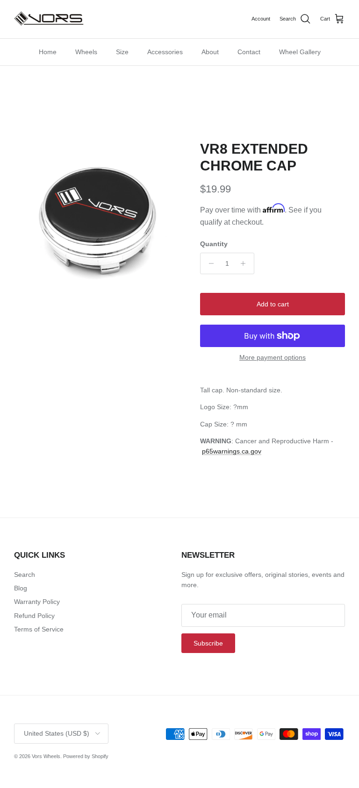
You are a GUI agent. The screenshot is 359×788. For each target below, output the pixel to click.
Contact (248, 52)
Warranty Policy (37, 601)
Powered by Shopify (85, 756)
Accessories (165, 52)
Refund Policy (34, 615)
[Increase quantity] (245, 263)
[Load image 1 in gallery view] (97, 223)
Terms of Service (39, 629)
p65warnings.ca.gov (231, 451)
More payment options (272, 357)
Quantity (214, 244)
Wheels (86, 52)
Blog (20, 588)
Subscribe (208, 643)
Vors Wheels (46, 756)
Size (122, 52)
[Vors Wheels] (49, 19)
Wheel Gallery (300, 52)
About (210, 52)
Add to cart (273, 304)
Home (48, 52)
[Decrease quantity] (209, 263)
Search (24, 574)
